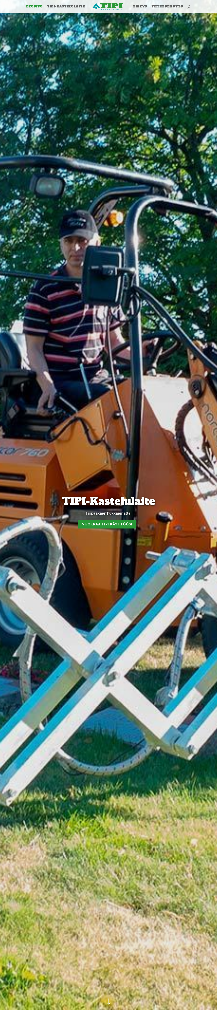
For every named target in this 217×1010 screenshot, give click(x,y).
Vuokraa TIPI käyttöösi (107, 524)
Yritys (140, 6)
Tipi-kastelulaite (66, 6)
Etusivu (34, 6)
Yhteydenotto (167, 6)
